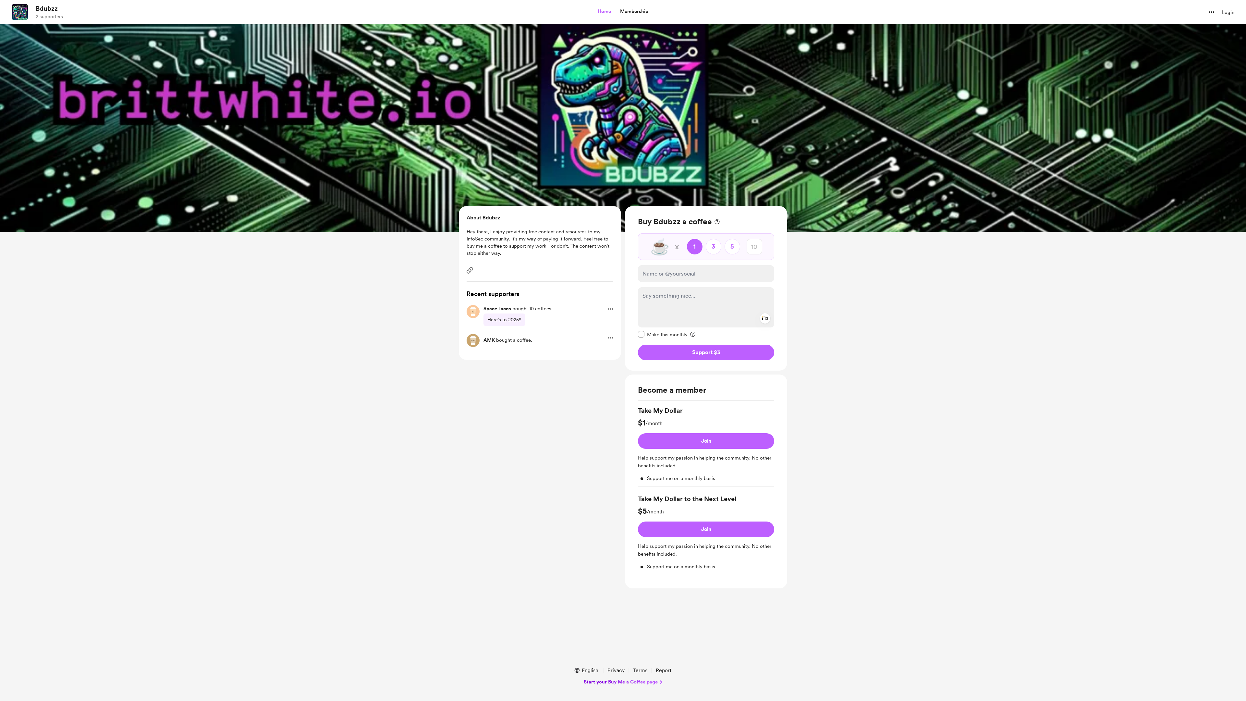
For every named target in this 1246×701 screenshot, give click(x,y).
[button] (604, 11)
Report (663, 670)
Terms (640, 670)
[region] (706, 288)
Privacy (616, 670)
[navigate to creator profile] (20, 12)
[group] (706, 446)
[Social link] (470, 270)
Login (1228, 12)
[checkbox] (663, 334)
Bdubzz (47, 8)
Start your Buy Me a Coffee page (621, 682)
